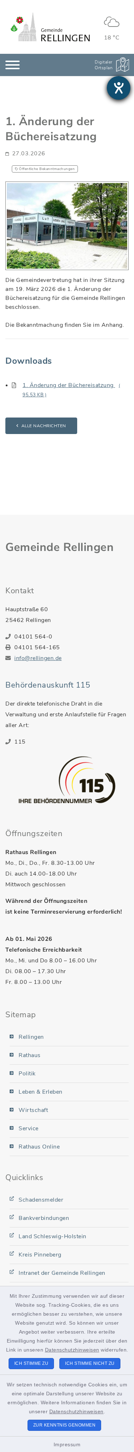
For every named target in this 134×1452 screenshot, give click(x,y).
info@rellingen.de (38, 658)
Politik (27, 1074)
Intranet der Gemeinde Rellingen (62, 1273)
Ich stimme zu (31, 1363)
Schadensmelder (41, 1200)
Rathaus (30, 1055)
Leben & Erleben (41, 1092)
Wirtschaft (33, 1110)
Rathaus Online (39, 1147)
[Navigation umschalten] (12, 65)
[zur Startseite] (50, 27)
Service (29, 1128)
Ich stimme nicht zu (90, 1363)
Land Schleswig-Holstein (52, 1236)
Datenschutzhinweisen (72, 1350)
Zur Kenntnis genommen (64, 1425)
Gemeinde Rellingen (59, 547)
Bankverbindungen (44, 1218)
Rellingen (31, 1037)
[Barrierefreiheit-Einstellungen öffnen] (118, 88)
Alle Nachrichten (43, 426)
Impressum (67, 1444)
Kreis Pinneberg (40, 1255)
